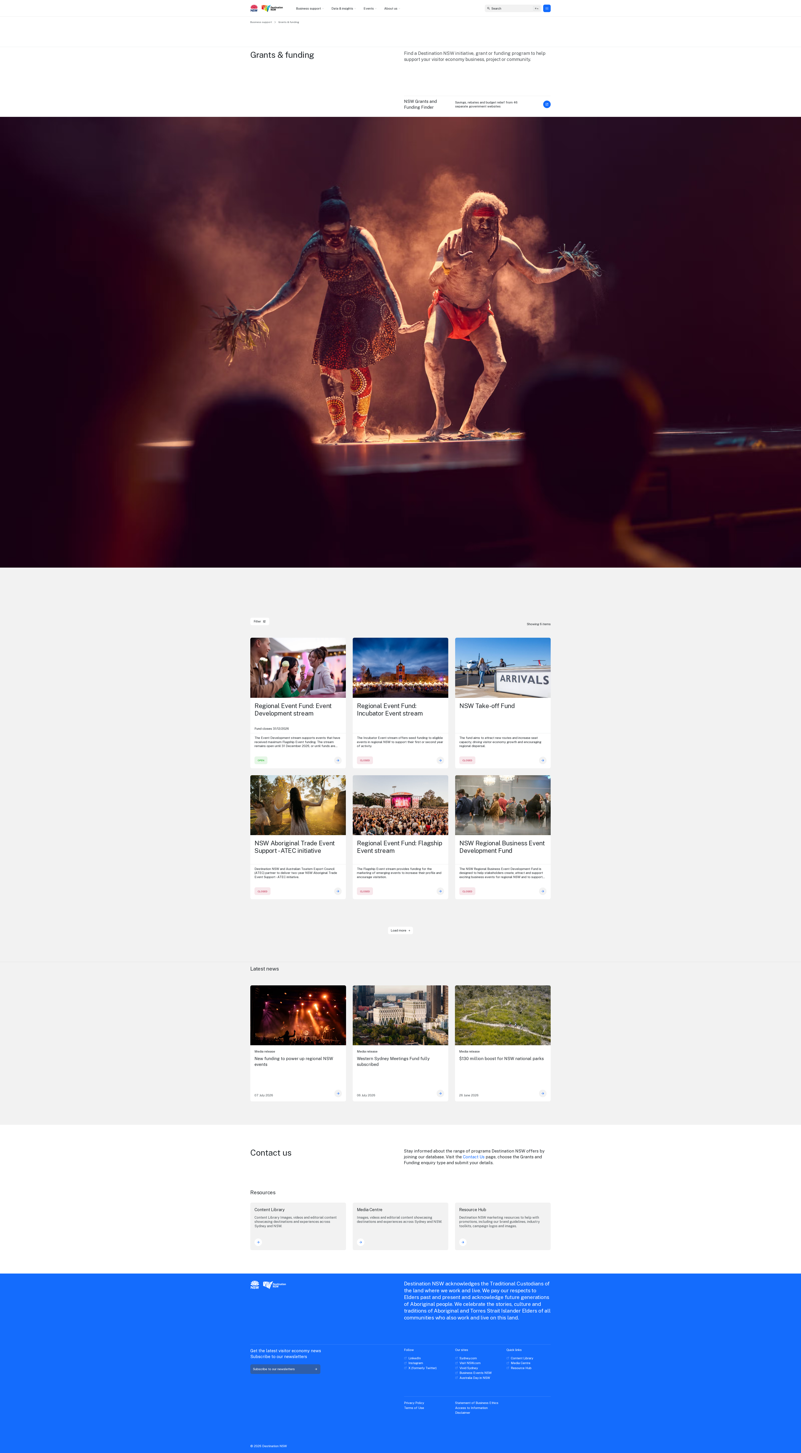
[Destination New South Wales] (273, 8)
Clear (534, 8)
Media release (264, 1051)
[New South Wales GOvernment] (254, 8)
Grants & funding (288, 22)
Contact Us (474, 1156)
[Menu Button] (547, 8)
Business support (261, 22)
